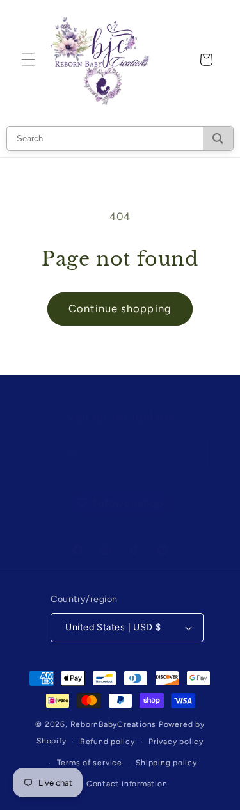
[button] (28, 59)
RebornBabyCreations (113, 724)
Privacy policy (176, 741)
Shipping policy (166, 762)
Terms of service (89, 762)
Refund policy (107, 741)
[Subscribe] (192, 453)
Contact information (127, 783)
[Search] (218, 138)
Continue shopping (120, 308)
